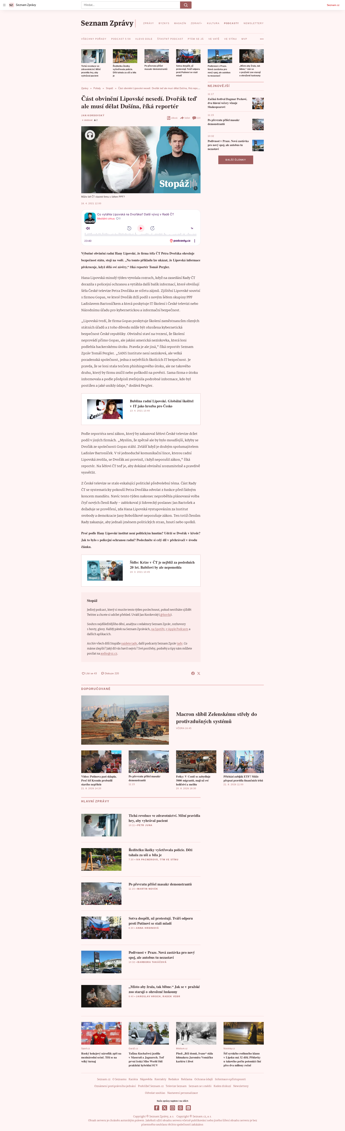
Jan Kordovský (92, 115)
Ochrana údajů (203, 1079)
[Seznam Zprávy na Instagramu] (172, 1107)
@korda (165, 615)
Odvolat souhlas (155, 1093)
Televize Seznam (176, 1086)
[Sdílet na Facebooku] (193, 673)
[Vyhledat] (186, 5)
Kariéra (133, 1079)
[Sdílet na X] (199, 673)
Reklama (186, 1079)
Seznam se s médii (200, 1086)
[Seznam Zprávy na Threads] (180, 1107)
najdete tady (129, 643)
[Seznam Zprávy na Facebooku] (156, 1107)
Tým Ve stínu (169, 859)
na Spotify (157, 629)
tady (179, 643)
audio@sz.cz (108, 653)
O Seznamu (119, 1079)
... (262, 37)
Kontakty (160, 1079)
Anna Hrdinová (147, 928)
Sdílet (187, 118)
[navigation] (4, 5)
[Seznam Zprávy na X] (164, 1107)
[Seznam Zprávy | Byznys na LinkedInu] (188, 1107)
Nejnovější (219, 85)
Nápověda (146, 1079)
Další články (236, 160)
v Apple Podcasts (177, 629)
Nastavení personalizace (182, 1093)
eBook (174, 118)
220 (199, 118)
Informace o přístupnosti (230, 1079)
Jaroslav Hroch (148, 996)
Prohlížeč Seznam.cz (151, 1086)
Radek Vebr (171, 996)
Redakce (173, 1079)
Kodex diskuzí (222, 1086)
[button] (93, 56)
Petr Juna (145, 825)
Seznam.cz (333, 5)
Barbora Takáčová (152, 962)
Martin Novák (147, 889)
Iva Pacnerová (147, 859)
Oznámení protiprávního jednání (115, 1086)
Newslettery (241, 1086)
